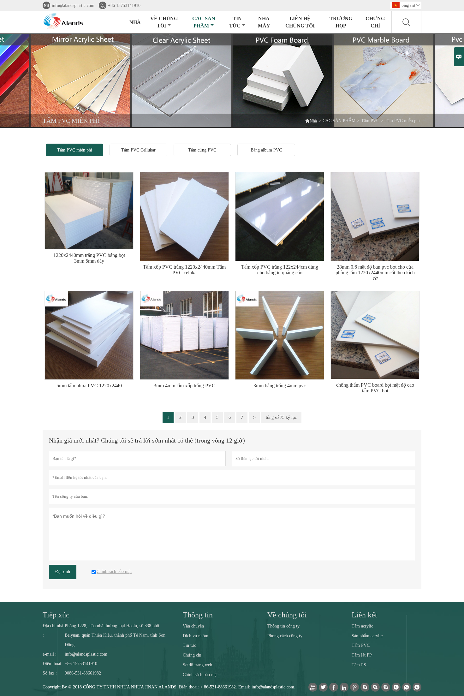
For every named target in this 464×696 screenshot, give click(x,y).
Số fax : (50, 673)
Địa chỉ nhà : (53, 630)
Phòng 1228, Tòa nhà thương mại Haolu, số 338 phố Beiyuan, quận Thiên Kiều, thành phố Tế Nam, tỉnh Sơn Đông (115, 635)
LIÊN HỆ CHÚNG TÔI (300, 22)
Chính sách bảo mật (200, 674)
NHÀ (135, 22)
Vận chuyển (193, 626)
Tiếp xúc (56, 615)
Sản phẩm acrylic (367, 636)
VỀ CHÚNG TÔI (164, 22)
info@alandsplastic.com (73, 5)
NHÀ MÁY (264, 22)
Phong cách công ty (284, 636)
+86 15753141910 (124, 5)
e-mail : (50, 654)
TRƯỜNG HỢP (341, 22)
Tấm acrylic (362, 626)
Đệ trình (62, 571)
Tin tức (189, 645)
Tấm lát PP (362, 655)
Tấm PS (359, 665)
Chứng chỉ (375, 22)
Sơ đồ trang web (197, 665)
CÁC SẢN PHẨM (203, 22)
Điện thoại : (53, 663)
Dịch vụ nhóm (195, 636)
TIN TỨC (235, 22)
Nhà (311, 120)
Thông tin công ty (283, 626)
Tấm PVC (370, 120)
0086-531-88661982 (83, 673)
